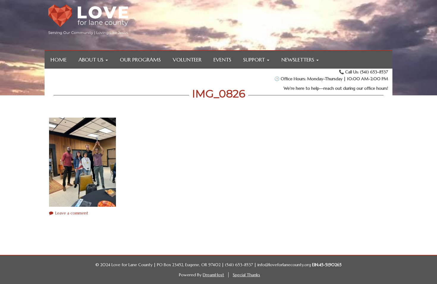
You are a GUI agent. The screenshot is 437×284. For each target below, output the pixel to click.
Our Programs (140, 59)
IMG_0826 (218, 93)
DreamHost (213, 274)
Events (222, 59)
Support (254, 59)
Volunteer (187, 59)
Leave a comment (71, 213)
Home (59, 59)
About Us (91, 59)
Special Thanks (246, 274)
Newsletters (298, 59)
